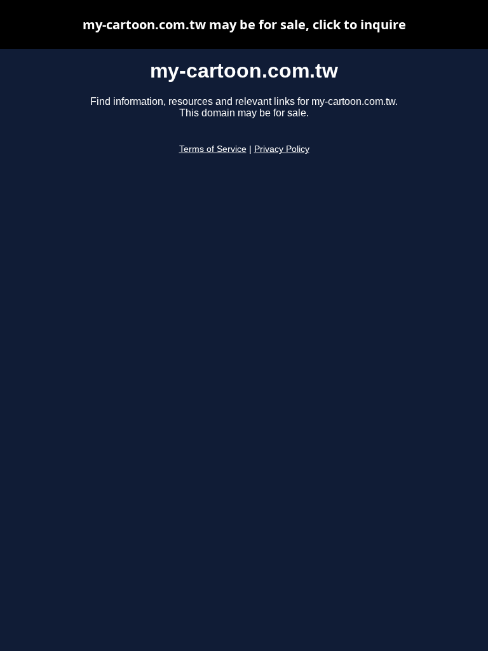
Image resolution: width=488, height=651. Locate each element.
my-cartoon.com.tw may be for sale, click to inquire (244, 24)
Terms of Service (213, 149)
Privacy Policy (281, 149)
